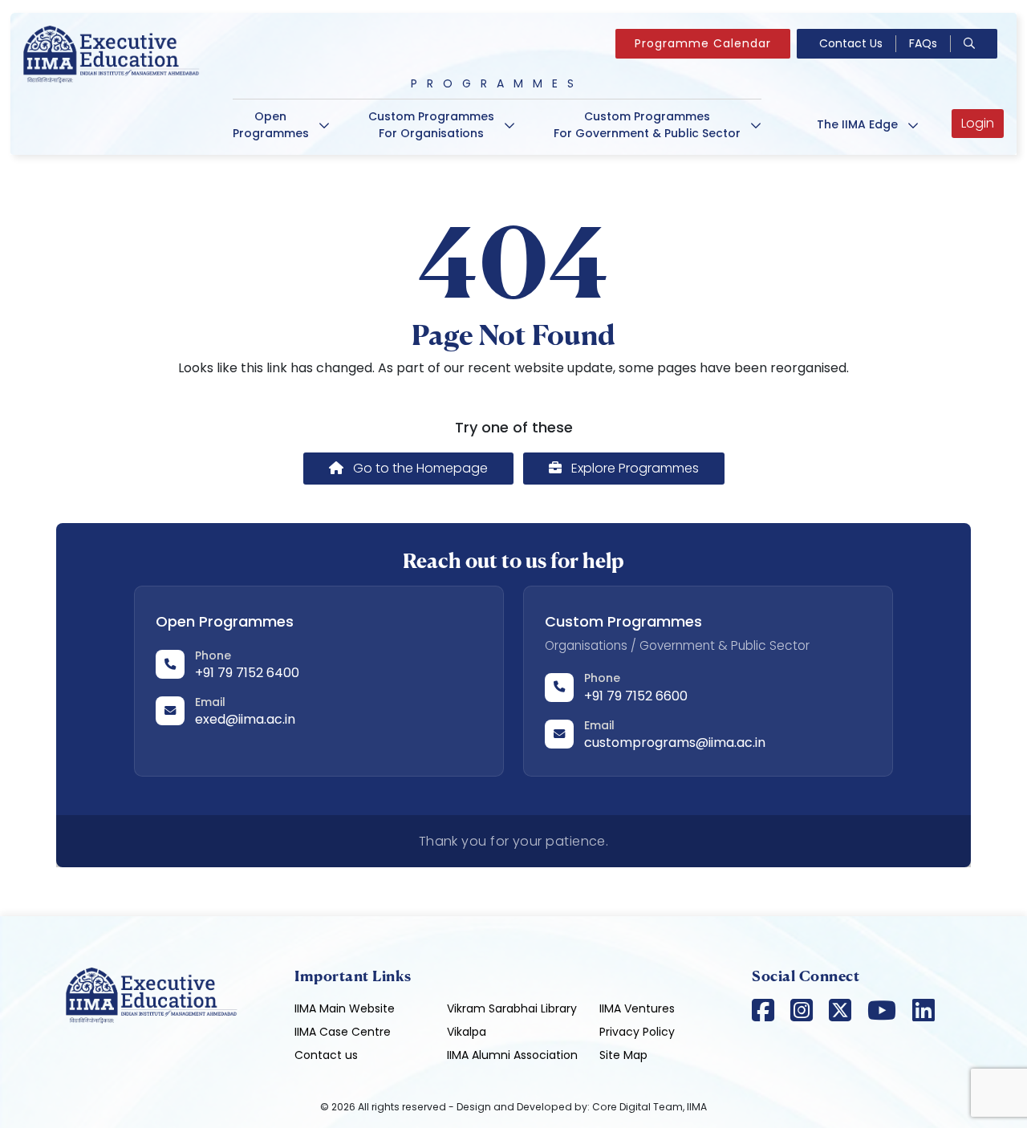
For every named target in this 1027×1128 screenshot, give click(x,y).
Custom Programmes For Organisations (431, 124)
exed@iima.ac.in (245, 719)
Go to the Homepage (419, 468)
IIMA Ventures (637, 1008)
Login (977, 123)
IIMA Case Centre (342, 1032)
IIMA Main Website (344, 1008)
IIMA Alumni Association (512, 1055)
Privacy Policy (637, 1032)
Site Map (623, 1055)
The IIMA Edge (857, 124)
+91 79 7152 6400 (247, 672)
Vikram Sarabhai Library (512, 1008)
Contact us (326, 1055)
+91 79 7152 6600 (636, 696)
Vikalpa (466, 1032)
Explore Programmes (633, 468)
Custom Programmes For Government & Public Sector (647, 124)
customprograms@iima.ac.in (674, 742)
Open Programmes (271, 124)
